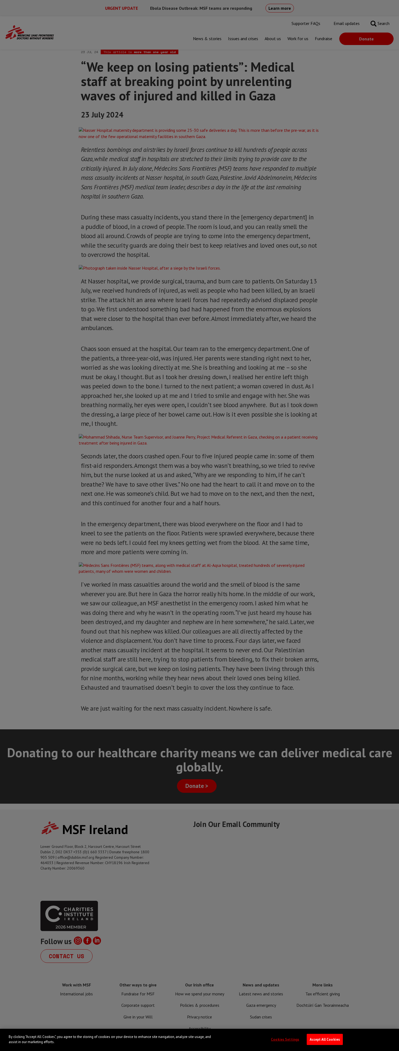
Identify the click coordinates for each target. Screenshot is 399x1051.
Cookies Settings (285, 1039)
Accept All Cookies (325, 1039)
